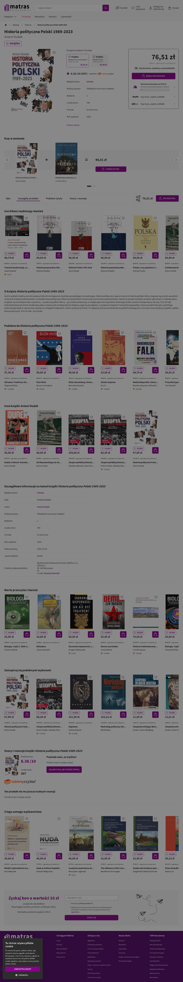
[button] (22, 975)
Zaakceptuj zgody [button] (22, 969)
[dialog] (23, 958)
